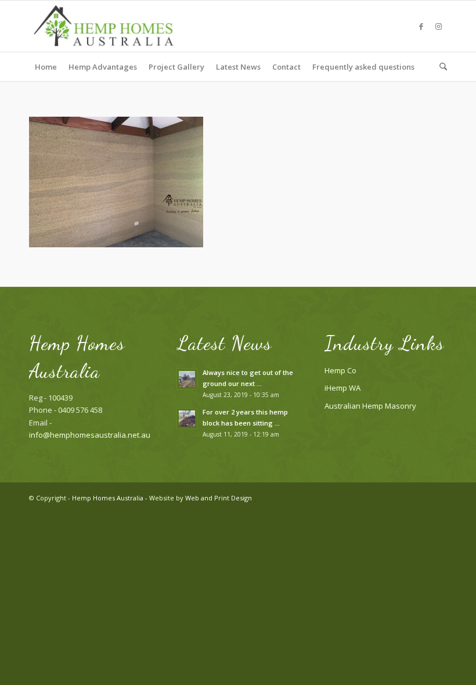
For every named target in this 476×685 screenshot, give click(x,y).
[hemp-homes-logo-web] (104, 26)
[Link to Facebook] (421, 26)
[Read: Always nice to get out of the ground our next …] (186, 379)
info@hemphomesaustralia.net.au (89, 435)
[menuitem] (46, 66)
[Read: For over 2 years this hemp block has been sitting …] (186, 418)
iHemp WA (342, 388)
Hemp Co (340, 370)
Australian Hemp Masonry (370, 406)
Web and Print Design (218, 497)
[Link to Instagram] (438, 26)
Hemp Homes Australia (107, 497)
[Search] (440, 66)
